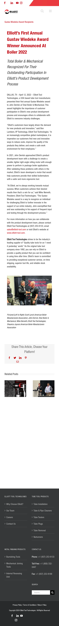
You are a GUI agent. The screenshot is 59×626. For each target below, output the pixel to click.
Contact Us (11, 523)
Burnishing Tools (13, 556)
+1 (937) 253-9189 (44, 573)
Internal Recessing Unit (14, 575)
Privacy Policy (17, 605)
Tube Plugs (38, 523)
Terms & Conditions (29, 605)
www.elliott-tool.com (16, 232)
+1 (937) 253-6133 (46, 556)
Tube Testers (39, 517)
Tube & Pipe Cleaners (43, 510)
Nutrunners (38, 536)
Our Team (10, 510)
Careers (9, 517)
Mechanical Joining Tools (14, 565)
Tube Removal (40, 530)
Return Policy (42, 605)
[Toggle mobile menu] (50, 11)
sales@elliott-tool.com (16, 229)
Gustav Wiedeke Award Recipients (19, 21)
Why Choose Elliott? (14, 504)
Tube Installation (41, 504)
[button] (9, 290)
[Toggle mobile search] (42, 11)
